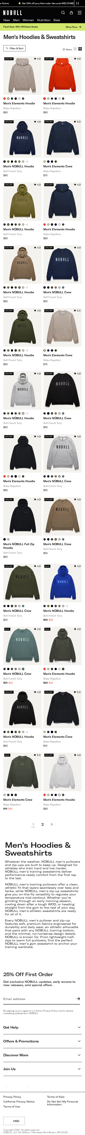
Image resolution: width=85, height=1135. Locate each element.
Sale (56, 20)
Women (28, 20)
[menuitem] (6, 20)
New (6, 20)
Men (16, 20)
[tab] (4, 98)
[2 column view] (80, 48)
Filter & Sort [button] (16, 48)
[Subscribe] (77, 999)
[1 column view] (75, 48)
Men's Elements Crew (57, 166)
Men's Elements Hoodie (19, 103)
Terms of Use (11, 1106)
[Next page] (52, 824)
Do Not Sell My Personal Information (62, 1103)
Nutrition (43, 20)
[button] (77, 3)
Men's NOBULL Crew (57, 292)
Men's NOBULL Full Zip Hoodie (18, 545)
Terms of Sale (56, 1096)
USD (19, 1122)
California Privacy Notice (19, 1101)
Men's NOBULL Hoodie (18, 166)
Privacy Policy (12, 1096)
